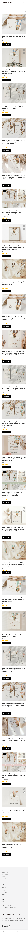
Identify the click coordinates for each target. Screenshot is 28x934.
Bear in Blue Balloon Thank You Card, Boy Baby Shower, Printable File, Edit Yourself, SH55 (14, 37)
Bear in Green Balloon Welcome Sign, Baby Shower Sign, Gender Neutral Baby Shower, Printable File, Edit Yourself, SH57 (13, 634)
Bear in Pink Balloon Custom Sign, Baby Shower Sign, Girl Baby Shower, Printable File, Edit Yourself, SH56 (14, 810)
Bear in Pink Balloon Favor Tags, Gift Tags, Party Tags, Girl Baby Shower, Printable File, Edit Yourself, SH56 (13, 845)
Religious (4, 879)
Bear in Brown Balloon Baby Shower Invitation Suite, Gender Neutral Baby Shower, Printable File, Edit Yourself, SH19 (14, 141)
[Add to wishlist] (24, 16)
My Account (4, 892)
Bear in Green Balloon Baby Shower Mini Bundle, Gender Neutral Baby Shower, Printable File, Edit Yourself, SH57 (12, 494)
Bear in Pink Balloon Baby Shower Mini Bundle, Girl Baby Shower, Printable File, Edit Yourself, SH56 (14, 775)
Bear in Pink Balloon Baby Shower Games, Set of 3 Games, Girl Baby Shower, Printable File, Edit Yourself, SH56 (13, 670)
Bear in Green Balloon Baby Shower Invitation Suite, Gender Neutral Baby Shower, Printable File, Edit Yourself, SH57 (14, 423)
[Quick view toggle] (24, 19)
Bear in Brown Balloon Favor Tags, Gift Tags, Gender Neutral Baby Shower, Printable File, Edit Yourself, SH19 (13, 282)
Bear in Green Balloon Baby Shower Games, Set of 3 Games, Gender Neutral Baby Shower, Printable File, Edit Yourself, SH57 (14, 388)
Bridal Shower (5, 874)
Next (23, 858)
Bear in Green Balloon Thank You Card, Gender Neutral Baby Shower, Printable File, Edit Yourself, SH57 (13, 599)
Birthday (3, 876)
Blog (3, 889)
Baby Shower (5, 872)
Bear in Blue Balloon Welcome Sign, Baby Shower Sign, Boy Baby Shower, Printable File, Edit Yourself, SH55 (14, 71)
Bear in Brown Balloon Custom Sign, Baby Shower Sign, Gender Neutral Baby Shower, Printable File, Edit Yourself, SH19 (13, 247)
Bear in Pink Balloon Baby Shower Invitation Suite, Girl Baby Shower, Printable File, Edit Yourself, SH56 (13, 705)
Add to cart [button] (6, 44)
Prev (5, 858)
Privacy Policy (5, 903)
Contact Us (4, 909)
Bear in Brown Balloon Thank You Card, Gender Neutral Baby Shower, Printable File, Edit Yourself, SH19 (13, 317)
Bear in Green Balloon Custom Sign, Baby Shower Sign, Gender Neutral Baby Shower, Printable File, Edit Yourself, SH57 (13, 529)
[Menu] (25, 2)
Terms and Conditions (7, 905)
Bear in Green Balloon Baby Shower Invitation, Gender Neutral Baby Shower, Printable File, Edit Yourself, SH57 (14, 458)
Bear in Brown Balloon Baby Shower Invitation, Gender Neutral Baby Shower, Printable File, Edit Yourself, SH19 (14, 177)
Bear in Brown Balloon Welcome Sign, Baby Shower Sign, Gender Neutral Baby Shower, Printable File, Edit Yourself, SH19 (13, 353)
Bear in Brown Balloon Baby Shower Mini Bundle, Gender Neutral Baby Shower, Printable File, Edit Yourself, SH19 (12, 212)
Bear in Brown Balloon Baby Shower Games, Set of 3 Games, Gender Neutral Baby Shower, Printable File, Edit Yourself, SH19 (14, 106)
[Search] (23, 2)
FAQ (3, 902)
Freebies (4, 891)
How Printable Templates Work (9, 907)
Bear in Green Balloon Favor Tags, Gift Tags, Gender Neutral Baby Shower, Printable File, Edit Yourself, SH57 (13, 564)
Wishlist (3, 894)
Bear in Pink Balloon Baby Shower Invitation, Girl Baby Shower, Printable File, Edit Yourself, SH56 (14, 740)
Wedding (4, 878)
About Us (4, 887)
